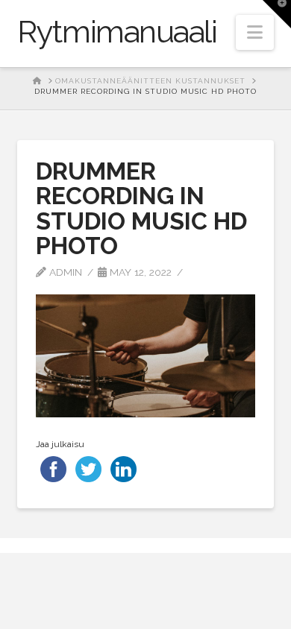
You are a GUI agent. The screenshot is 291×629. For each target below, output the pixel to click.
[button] (255, 32)
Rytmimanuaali (116, 32)
